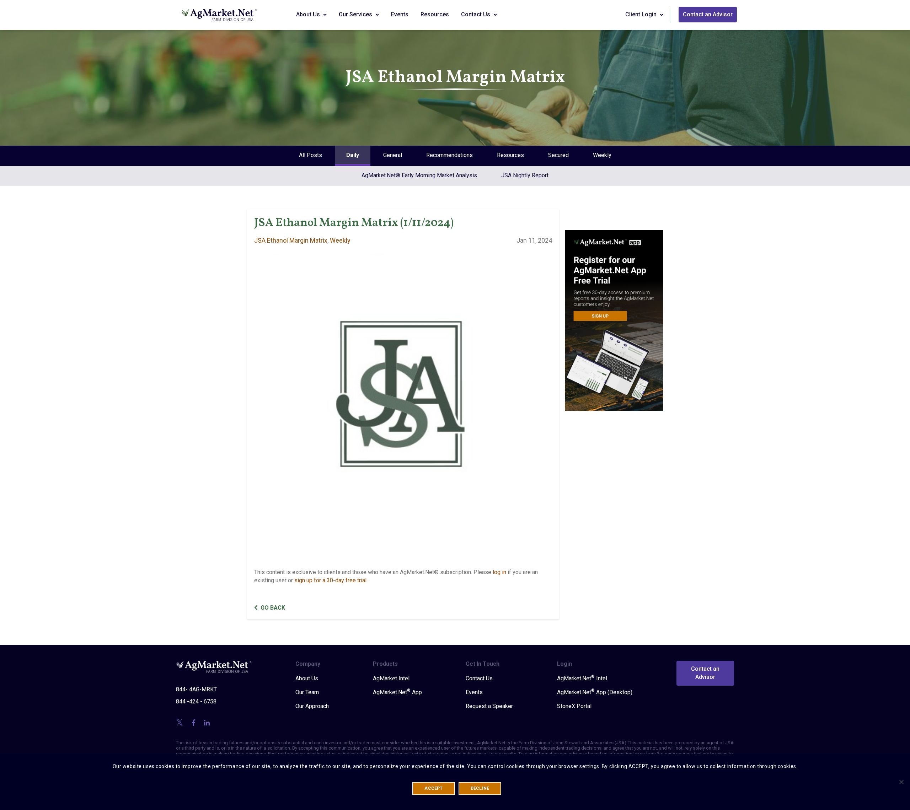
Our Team (307, 692)
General (392, 155)
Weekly (602, 155)
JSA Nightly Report (524, 175)
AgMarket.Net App (397, 692)
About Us (308, 14)
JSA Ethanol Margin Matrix (290, 240)
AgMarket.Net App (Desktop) (594, 692)
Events (399, 14)
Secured (558, 155)
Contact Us (476, 14)
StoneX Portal (574, 706)
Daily (352, 155)
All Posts (310, 155)
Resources (435, 14)
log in (499, 572)
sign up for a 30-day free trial (330, 580)
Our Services (356, 14)
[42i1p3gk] (614, 315)
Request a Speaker (489, 706)
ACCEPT (433, 788)
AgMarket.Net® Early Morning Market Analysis (419, 175)
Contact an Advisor (708, 14)
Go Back (273, 607)
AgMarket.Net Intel (582, 678)
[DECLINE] (901, 781)
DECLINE (480, 788)
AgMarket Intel (391, 678)
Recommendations (449, 155)
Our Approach (312, 706)
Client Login (641, 14)
